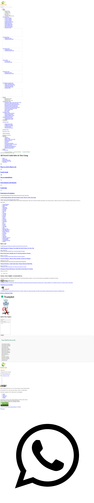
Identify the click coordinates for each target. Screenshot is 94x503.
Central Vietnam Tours (9, 24)
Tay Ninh (4, 232)
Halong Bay (5, 207)
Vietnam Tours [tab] (7, 11)
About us (4, 396)
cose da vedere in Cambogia (6, 345)
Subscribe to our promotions (9, 147)
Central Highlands (6, 204)
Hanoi (4, 206)
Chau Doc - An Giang (6, 237)
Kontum (4, 241)
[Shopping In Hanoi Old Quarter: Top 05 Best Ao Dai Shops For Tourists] (13, 266)
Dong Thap (5, 236)
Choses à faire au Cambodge (6, 349)
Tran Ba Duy (7, 141)
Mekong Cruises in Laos (9, 116)
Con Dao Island (5, 239)
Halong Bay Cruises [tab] (8, 98)
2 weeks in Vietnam (8, 18)
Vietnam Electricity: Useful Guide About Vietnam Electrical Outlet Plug (16, 263)
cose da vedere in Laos (5, 347)
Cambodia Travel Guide (9, 125)
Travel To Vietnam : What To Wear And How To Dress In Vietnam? (15, 258)
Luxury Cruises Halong (9, 109)
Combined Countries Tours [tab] (9, 15)
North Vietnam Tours (8, 23)
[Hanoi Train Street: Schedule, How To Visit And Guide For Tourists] (12, 251)
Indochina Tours (7, 87)
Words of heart (7, 138)
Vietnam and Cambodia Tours (10, 84)
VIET (19, 406)
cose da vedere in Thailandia (6, 344)
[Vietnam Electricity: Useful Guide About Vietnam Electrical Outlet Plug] (13, 261)
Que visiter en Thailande (5, 357)
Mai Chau (4, 211)
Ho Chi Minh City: (3, 390)
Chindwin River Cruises (9, 119)
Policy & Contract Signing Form (10, 146)
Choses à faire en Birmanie (6, 352)
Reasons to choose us (8, 140)
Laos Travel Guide (8, 126)
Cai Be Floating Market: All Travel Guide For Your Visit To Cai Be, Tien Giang (18, 197)
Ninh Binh (4, 209)
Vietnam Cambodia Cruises (9, 115)
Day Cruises (7, 111)
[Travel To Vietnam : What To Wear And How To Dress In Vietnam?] (12, 256)
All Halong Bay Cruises (7, 101)
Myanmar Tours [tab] (7, 14)
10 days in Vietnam (8, 17)
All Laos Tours (5, 60)
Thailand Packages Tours (9, 39)
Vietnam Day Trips (8, 27)
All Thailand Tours (6, 37)
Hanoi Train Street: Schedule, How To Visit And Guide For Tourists (15, 253)
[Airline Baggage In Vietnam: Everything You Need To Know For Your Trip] (13, 246)
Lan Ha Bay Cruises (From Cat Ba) (11, 108)
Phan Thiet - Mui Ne (6, 229)
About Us (4, 136)
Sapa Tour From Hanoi (9, 26)
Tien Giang (4, 233)
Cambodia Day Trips (8, 49)
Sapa (3, 212)
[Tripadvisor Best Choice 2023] (47, 303)
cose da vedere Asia (5, 353)
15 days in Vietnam (8, 19)
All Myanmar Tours (6, 71)
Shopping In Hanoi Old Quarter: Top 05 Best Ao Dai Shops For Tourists (16, 268)
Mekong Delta (5, 205)
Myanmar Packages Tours (9, 73)
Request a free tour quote (9, 148)
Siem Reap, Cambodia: (4, 392)
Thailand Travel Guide (9, 124)
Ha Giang (4, 213)
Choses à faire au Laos (5, 350)
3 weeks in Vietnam (8, 20)
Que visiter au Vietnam (5, 356)
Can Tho (4, 235)
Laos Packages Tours (8, 62)
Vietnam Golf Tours (8, 22)
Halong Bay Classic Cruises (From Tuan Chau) (13, 102)
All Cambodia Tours (6, 48)
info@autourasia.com (6, 373)
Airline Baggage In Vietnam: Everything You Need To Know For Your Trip (17, 248)
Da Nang (4, 223)
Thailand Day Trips (8, 38)
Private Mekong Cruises (9, 114)
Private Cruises (7, 110)
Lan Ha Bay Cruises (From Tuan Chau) (11, 103)
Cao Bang (4, 214)
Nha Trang (4, 226)
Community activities (8, 145)
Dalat (3, 227)
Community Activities (6, 240)
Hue (3, 222)
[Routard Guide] (47, 311)
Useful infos (11, 199)
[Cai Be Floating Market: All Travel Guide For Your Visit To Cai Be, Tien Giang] (14, 195)
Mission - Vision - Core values (10, 139)
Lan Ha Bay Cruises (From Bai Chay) (11, 106)
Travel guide (5, 120)
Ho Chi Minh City (6, 230)
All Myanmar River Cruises (7, 117)
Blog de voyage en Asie (5, 354)
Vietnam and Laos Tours (9, 85)
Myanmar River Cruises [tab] (9, 100)
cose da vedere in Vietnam (6, 343)
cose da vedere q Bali (5, 346)
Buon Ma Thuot (5, 228)
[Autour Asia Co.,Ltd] (3, 3)
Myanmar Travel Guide (9, 127)
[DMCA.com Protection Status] (4, 405)
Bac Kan (4, 216)
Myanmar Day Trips (8, 72)
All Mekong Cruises (6, 112)
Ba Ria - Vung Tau (6, 231)
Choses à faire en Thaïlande (6, 351)
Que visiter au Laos (5, 359)
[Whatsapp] (47, 502)
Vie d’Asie (3, 355)
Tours (4, 393)
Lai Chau (4, 219)
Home (4, 8)
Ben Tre (4, 234)
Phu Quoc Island (5, 238)
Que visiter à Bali (4, 360)
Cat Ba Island (5, 208)
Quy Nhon (4, 225)
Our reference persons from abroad (11, 144)
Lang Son (4, 215)
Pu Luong (4, 210)
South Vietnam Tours (8, 25)
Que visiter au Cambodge (5, 358)
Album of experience (6, 133)
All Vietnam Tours (6, 16)
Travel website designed (12, 406)
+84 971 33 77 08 (6, 375)
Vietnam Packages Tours (9, 21)
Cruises (4, 97)
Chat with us (2, 408)
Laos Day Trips (7, 61)
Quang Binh (5, 220)
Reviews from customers (9, 143)
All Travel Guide (5, 122)
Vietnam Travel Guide (8, 123)
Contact (4, 397)
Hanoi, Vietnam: (3, 388)
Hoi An (4, 224)
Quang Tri (4, 221)
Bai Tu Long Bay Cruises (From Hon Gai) (12, 104)
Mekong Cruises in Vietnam (9, 113)
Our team (6, 142)
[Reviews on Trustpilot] (47, 297)
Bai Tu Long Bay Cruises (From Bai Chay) (12, 107)
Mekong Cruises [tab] (7, 99)
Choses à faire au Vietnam (6, 348)
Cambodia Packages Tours (9, 50)
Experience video (6, 129)
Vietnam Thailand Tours (9, 86)
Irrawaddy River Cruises (9, 118)
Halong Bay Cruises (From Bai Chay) (11, 105)
